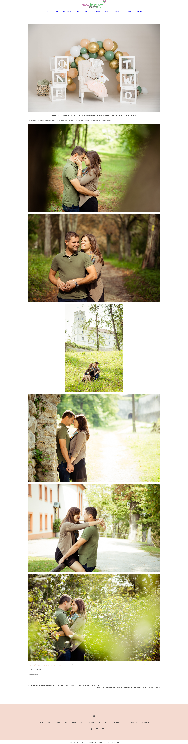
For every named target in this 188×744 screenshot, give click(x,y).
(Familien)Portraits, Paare (44, 664)
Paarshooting (48, 665)
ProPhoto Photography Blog (108, 742)
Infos (77, 11)
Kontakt (139, 11)
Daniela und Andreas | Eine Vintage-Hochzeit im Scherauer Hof (66, 685)
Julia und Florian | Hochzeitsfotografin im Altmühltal (126, 687)
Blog (85, 11)
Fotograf (86, 664)
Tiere (106, 11)
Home (48, 11)
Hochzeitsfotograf (122, 664)
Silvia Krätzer (58, 665)
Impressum (129, 11)
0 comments (35, 669)
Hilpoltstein (103, 664)
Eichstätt (69, 664)
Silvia (56, 11)
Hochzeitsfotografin (137, 664)
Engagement (77, 664)
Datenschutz (117, 11)
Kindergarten (96, 11)
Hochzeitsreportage (35, 665)
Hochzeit (58, 664)
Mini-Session (67, 11)
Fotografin (94, 664)
